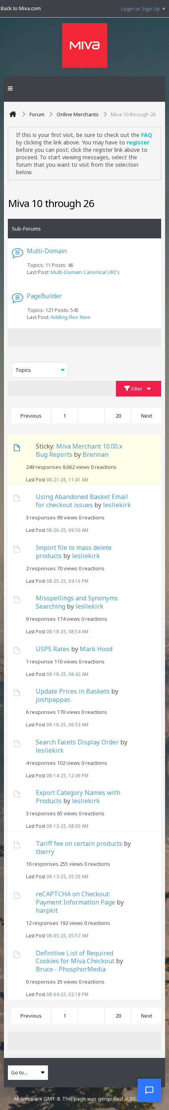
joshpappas (53, 699)
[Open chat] (149, 1090)
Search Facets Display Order (77, 742)
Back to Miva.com (21, 8)
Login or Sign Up (140, 8)
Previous (31, 415)
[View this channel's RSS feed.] (116, 205)
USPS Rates (53, 649)
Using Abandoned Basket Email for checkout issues (82, 500)
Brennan (95, 454)
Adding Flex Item (70, 317)
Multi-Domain (47, 251)
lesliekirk (117, 505)
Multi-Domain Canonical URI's (85, 272)
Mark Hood (96, 649)
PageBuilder (44, 296)
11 (91, 415)
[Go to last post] (90, 479)
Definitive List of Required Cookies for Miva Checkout (75, 957)
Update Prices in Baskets (73, 691)
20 (118, 415)
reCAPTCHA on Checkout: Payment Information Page (75, 898)
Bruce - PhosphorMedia (71, 969)
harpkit (47, 910)
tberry (45, 851)
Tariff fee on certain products (79, 843)
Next (146, 415)
